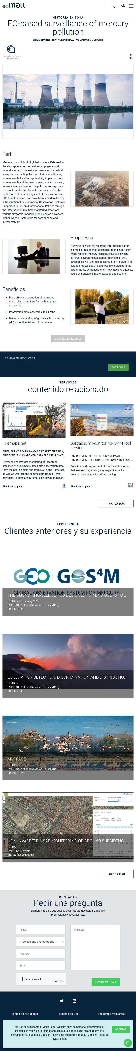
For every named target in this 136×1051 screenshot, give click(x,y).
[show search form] (114, 6)
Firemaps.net (14, 443)
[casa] (13, 5)
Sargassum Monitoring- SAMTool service (100, 445)
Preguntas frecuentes (111, 1013)
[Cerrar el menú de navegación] (131, 6)
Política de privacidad (24, 1013)
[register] (123, 6)
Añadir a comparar (12, 486)
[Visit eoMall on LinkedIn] (74, 1001)
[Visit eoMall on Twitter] (62, 1001)
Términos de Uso (68, 1013)
